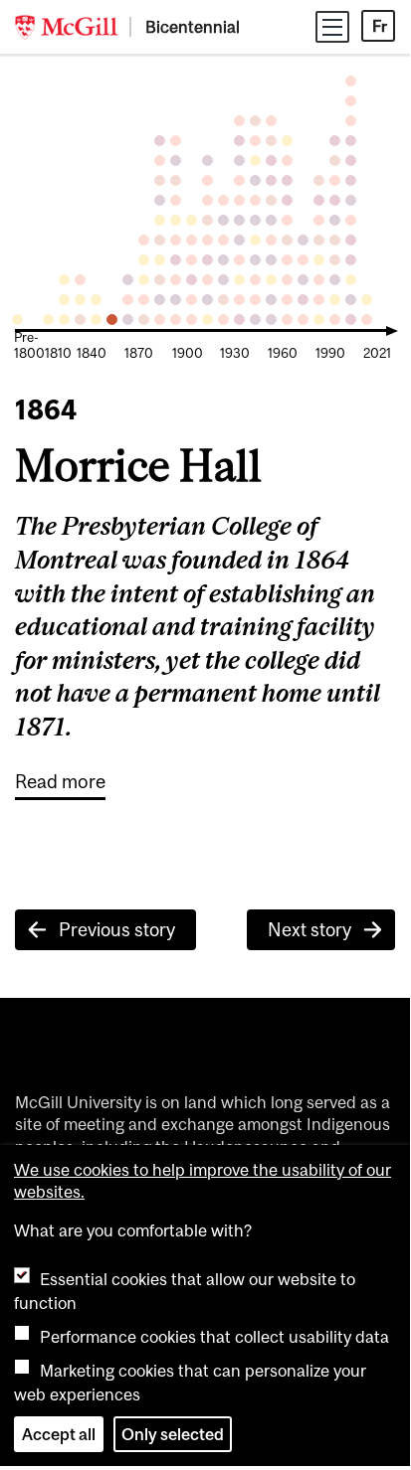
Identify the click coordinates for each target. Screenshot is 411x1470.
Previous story (117, 929)
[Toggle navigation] (332, 27)
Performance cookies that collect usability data (214, 1337)
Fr (379, 26)
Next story (309, 929)
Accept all (59, 1434)
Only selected (172, 1434)
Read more (60, 781)
